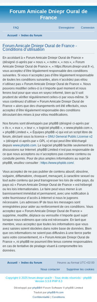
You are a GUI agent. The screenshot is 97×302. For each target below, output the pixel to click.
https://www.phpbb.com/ (57, 163)
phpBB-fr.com (55, 292)
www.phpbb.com (24, 145)
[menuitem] (14, 27)
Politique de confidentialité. (76, 7)
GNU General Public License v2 (70, 136)
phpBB (36, 287)
